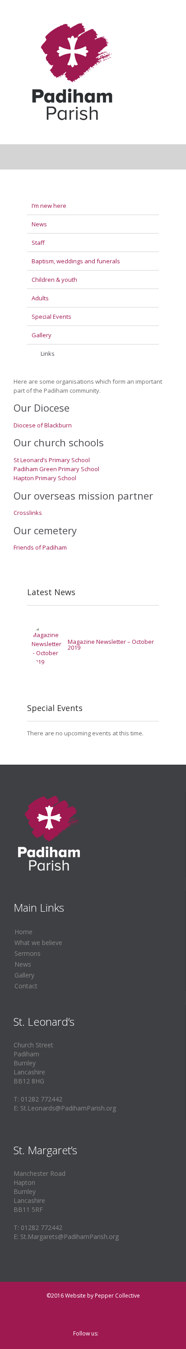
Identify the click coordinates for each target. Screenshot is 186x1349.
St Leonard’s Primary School (52, 460)
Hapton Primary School (45, 478)
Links (48, 353)
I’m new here (49, 206)
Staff (38, 243)
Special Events (51, 316)
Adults (40, 298)
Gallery (41, 335)
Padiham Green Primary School (56, 469)
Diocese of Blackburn (43, 425)
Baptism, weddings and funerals (76, 261)
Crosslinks (28, 513)
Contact (25, 986)
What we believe (38, 942)
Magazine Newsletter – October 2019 (111, 645)
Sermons (27, 953)
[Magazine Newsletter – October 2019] (47, 644)
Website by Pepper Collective (102, 1295)
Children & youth (54, 279)
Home (23, 931)
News (39, 224)
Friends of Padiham (40, 547)
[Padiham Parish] (72, 72)
